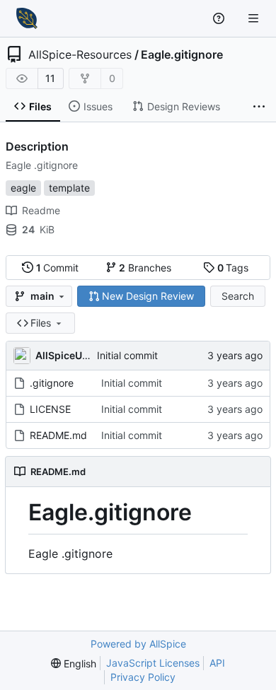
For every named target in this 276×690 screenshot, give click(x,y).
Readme (41, 210)
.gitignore (52, 383)
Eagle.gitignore (182, 54)
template (69, 188)
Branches (145, 268)
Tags (233, 268)
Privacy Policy (143, 677)
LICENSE (50, 409)
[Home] (27, 18)
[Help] (220, 18)
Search (238, 296)
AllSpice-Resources (80, 54)
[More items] (259, 107)
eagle (23, 188)
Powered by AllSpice (138, 644)
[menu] (73, 663)
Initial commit (127, 355)
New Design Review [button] (148, 296)
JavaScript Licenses (153, 663)
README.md (58, 435)
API (217, 663)
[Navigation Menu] (255, 18)
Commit (57, 268)
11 (50, 78)
